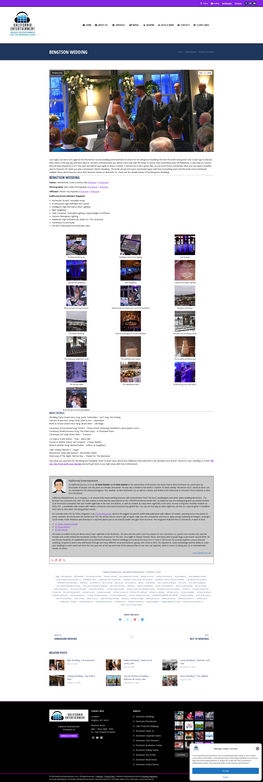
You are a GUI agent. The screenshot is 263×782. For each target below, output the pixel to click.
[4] (185, 245)
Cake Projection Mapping (147, 726)
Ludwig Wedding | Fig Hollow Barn (81, 677)
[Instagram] (60, 560)
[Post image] (56, 664)
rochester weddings (187, 595)
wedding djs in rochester (68, 601)
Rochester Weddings (145, 716)
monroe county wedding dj (164, 586)
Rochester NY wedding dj (138, 592)
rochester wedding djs (60, 595)
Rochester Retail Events (146, 759)
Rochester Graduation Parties (149, 745)
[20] (185, 372)
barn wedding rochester (94, 576)
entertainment (150, 582)
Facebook (103, 182)
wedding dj (125, 598)
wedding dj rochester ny (186, 598)
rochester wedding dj (204, 592)
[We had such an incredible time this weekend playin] (209, 725)
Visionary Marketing (149, 776)
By (133, 572)
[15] (76, 346)
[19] (130, 372)
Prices (205, 3)
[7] (185, 270)
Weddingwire (227, 3)
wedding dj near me (152, 598)
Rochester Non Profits (146, 755)
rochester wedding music (118, 595)
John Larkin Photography (197, 582)
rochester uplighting (187, 592)
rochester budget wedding (115, 589)
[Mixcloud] (52, 560)
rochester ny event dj (120, 592)
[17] (185, 346)
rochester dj (186, 589)
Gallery (216, 3)
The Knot (238, 3)
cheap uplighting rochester (197, 576)
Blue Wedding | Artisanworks (81, 660)
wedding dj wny (202, 598)
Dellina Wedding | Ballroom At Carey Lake (138, 662)
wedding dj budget (137, 598)
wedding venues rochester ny (193, 601)
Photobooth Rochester (96, 589)
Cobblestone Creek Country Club (109, 579)
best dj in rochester (110, 576)
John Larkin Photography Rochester (68, 586)
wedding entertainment (136, 601)
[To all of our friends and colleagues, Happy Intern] (189, 745)
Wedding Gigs (57, 73)
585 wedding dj (66, 576)
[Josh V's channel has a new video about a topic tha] (179, 745)
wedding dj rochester (169, 598)
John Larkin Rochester (117, 586)
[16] (130, 346)
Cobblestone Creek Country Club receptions (137, 579)
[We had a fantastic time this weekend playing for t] (189, 736)
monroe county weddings (184, 586)
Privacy (225, 777)
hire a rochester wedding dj (167, 582)
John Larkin (182, 582)
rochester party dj (172, 592)
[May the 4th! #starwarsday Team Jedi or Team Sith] (179, 715)
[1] (76, 245)
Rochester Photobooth (146, 721)
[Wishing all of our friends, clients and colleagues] (189, 725)
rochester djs (56, 592)
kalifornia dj (131, 586)
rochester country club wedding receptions (141, 589)
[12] (130, 321)
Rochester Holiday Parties (147, 750)
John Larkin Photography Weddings (95, 586)
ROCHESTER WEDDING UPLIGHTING (165, 595)
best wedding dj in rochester (129, 576)
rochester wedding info (77, 595)
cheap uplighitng (180, 576)
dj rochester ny (95, 582)
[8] (76, 295)
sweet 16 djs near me (203, 595)
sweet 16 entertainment (64, 598)
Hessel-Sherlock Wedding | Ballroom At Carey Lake (137, 677)
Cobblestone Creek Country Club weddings (169, 579)
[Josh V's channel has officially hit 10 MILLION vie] (209, 736)
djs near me (119, 582)
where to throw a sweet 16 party (131, 604)
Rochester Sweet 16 (145, 731)
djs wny (140, 582)
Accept (225, 771)
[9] (130, 295)
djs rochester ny (130, 582)
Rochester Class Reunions (147, 740)
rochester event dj (88, 592)
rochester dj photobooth (200, 589)
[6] (130, 270)
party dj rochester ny (61, 589)
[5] (76, 270)
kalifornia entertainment (145, 586)
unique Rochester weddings (109, 598)
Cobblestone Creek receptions (196, 579)
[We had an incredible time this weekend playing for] (199, 715)
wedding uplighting (152, 601)
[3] (130, 245)
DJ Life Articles (61, 529)
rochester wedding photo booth (139, 595)
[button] (257, 748)
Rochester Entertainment (71, 592)
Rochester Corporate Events (148, 735)
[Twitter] (64, 560)
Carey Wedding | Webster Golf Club (195, 662)
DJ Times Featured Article (66, 524)
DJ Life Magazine (102, 513)
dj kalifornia (84, 582)
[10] (185, 295)
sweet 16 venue (92, 598)
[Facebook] (56, 560)
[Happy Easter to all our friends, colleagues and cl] (199, 736)
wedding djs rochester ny (104, 601)
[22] (76, 397)
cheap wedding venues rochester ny (68, 579)
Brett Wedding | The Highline (194, 676)
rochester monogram (104, 592)
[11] (76, 321)
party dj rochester (201, 586)
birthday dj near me (147, 576)
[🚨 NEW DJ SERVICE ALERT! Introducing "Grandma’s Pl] (189, 715)
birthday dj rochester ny (164, 576)
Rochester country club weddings (168, 589)
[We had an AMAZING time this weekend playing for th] (179, 725)
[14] (185, 321)
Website (92, 182)
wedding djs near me (86, 601)
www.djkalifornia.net (202, 553)
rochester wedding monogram (97, 595)
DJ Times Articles (62, 527)
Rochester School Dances (147, 764)
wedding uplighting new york (170, 601)
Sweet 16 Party (79, 598)
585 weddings (79, 576)
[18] (76, 372)
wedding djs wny (120, 601)
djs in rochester (107, 582)
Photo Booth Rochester (78, 589)
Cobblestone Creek (89, 579)
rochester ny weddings (156, 592)
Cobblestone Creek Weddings (67, 582)
